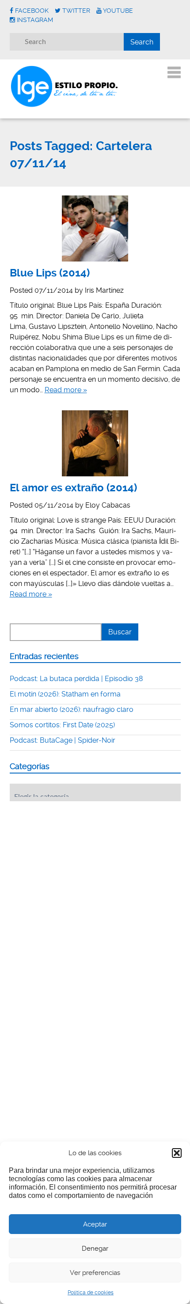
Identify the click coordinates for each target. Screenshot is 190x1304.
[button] (176, 1153)
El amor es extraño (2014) (73, 488)
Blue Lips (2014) (50, 273)
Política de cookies (91, 1292)
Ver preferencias (95, 1273)
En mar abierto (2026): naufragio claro (71, 709)
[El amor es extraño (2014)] (95, 443)
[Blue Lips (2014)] (95, 228)
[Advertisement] (76, 862)
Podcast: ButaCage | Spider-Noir (62, 740)
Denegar (95, 1248)
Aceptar (95, 1224)
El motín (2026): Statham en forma (65, 694)
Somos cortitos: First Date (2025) (62, 725)
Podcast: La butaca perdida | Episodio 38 (76, 678)
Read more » (66, 390)
